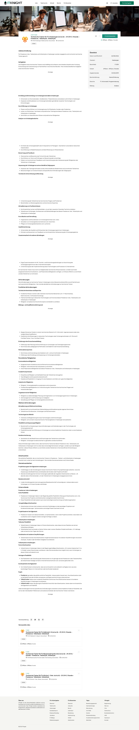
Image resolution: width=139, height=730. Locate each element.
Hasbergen (115, 60)
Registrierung (107, 703)
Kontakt (106, 720)
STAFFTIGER (34, 35)
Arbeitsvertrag (71, 715)
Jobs (36, 3)
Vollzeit (33, 43)
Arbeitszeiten (71, 720)
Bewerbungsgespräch (91, 703)
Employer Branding (54, 713)
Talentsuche (43, 3)
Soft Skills (88, 710)
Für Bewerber (67, 3)
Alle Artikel (88, 720)
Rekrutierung (89, 708)
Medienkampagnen (54, 720)
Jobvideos (52, 715)
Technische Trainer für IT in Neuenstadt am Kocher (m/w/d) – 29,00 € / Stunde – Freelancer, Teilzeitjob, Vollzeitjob (49, 654)
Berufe (59, 3)
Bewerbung (70, 713)
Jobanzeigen (53, 708)
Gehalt (69, 717)
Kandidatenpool (54, 710)
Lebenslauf (70, 710)
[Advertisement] (50, 83)
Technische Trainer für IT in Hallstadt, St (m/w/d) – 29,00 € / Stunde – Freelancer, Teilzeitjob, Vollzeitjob (49, 633)
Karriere (88, 713)
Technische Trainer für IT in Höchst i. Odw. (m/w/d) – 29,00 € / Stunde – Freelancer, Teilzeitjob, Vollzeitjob (50, 676)
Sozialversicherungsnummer (93, 717)
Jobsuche (70, 705)
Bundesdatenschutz (109, 713)
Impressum (107, 717)
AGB (105, 715)
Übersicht (52, 703)
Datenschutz (107, 710)
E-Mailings (52, 717)
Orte (105, 708)
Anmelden (115, 3)
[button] (107, 3)
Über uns (106, 705)
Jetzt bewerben (110, 36)
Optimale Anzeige (90, 705)
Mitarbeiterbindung (90, 715)
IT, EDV (27, 630)
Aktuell (52, 3)
